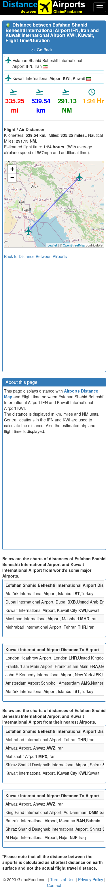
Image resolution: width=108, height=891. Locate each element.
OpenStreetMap (74, 245)
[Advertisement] (54, 313)
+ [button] (12, 169)
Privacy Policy (91, 879)
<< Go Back (41, 50)
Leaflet (52, 245)
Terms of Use (63, 879)
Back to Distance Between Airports (35, 256)
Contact (54, 885)
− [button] (12, 177)
